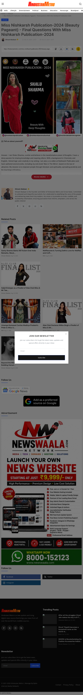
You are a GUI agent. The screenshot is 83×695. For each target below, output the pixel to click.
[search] (80, 4)
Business (44, 10)
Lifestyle (13, 10)
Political (35, 10)
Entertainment (24, 10)
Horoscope (64, 10)
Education (53, 10)
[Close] (66, 334)
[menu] (2, 4)
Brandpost (75, 10)
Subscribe (41, 358)
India (6, 10)
